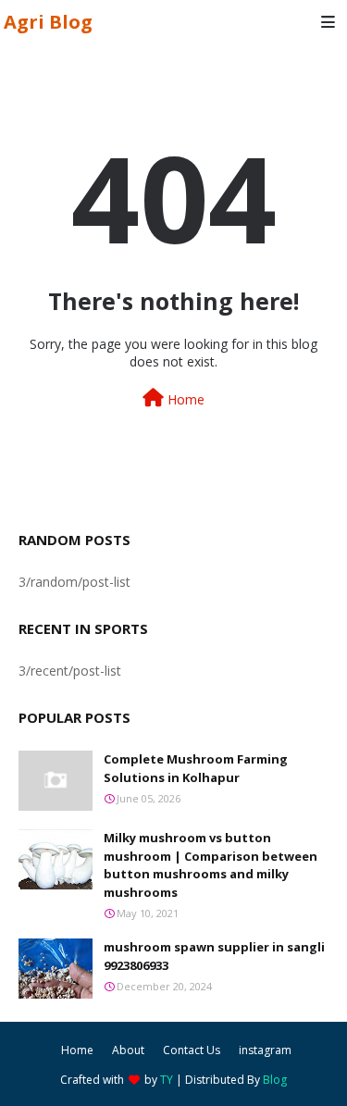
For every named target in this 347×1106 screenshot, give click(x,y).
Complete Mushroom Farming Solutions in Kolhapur (196, 768)
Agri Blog (48, 21)
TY (166, 1079)
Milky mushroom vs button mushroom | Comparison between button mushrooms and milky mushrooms (210, 865)
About (128, 1050)
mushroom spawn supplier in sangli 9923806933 (214, 956)
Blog (275, 1079)
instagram (265, 1050)
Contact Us (191, 1050)
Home (184, 399)
